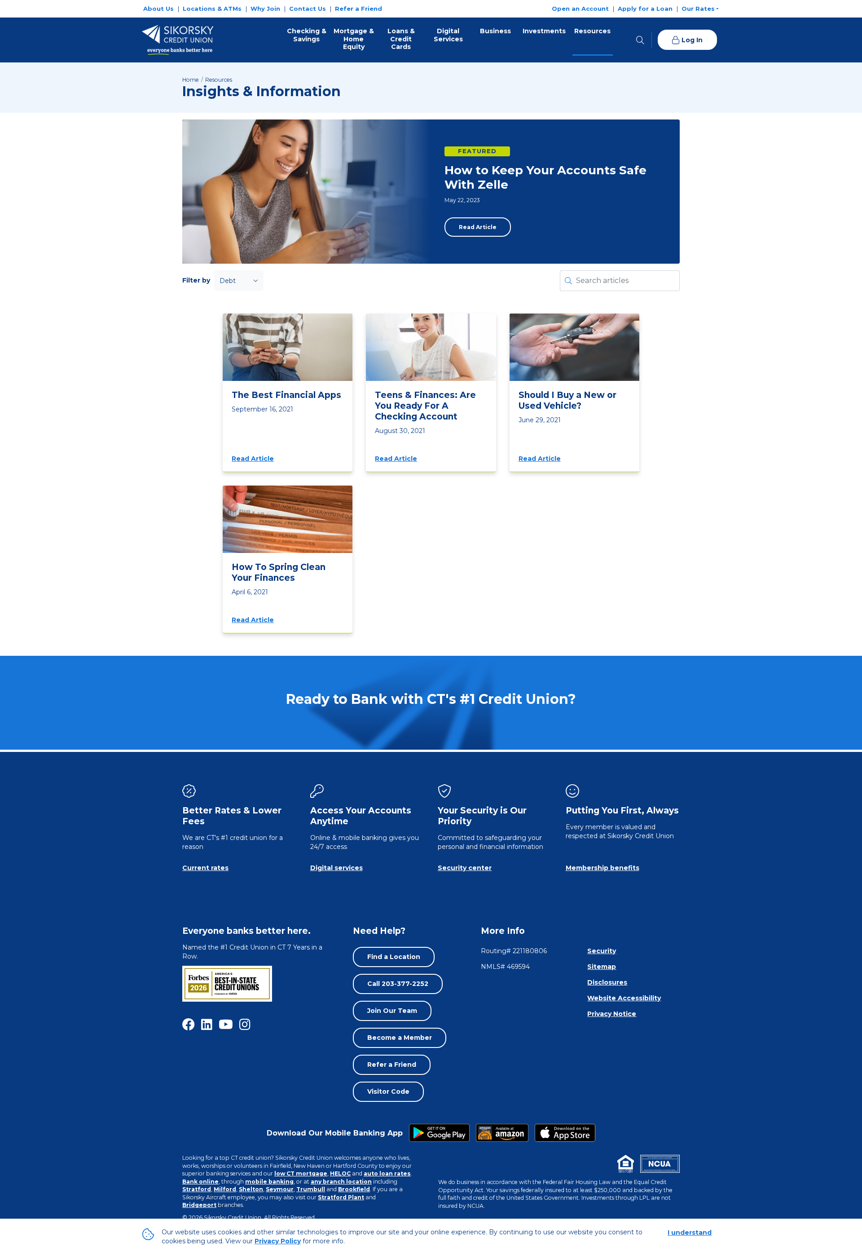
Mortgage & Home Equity (354, 39)
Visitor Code (388, 1091)
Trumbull (310, 1189)
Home (190, 79)
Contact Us (307, 8)
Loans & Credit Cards (401, 39)
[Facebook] (188, 1024)
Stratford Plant (341, 1197)
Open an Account (580, 8)
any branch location (341, 1181)
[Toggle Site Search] (640, 40)
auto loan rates (387, 1173)
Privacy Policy (278, 1241)
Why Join (265, 8)
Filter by (196, 280)
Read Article (478, 227)
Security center (465, 868)
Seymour (280, 1189)
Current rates (205, 868)
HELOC (340, 1173)
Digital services (336, 868)
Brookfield (354, 1189)
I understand (690, 1232)
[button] (700, 9)
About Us (158, 8)
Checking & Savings (306, 35)
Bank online (200, 1181)
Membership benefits (602, 868)
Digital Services (448, 35)
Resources (592, 31)
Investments (544, 31)
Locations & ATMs (212, 8)
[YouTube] (226, 1024)
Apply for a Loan (645, 8)
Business (495, 31)
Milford (225, 1189)
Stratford (196, 1189)
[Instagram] (245, 1024)
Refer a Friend (358, 8)
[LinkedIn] (206, 1024)
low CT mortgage (300, 1173)
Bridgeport (199, 1205)
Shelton (251, 1189)
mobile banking (269, 1181)
